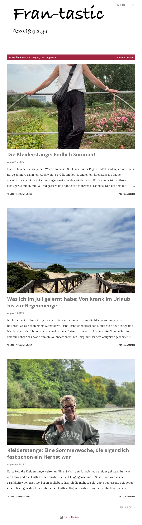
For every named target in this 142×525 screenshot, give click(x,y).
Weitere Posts (127, 506)
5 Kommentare (24, 496)
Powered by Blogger (73, 517)
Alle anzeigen (124, 57)
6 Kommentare (24, 194)
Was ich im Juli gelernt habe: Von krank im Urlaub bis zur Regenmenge (68, 302)
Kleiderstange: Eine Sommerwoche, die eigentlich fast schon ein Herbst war (68, 453)
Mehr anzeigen (127, 194)
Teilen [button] (10, 194)
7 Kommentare (24, 345)
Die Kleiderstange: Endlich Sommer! (51, 154)
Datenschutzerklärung (19, 43)
